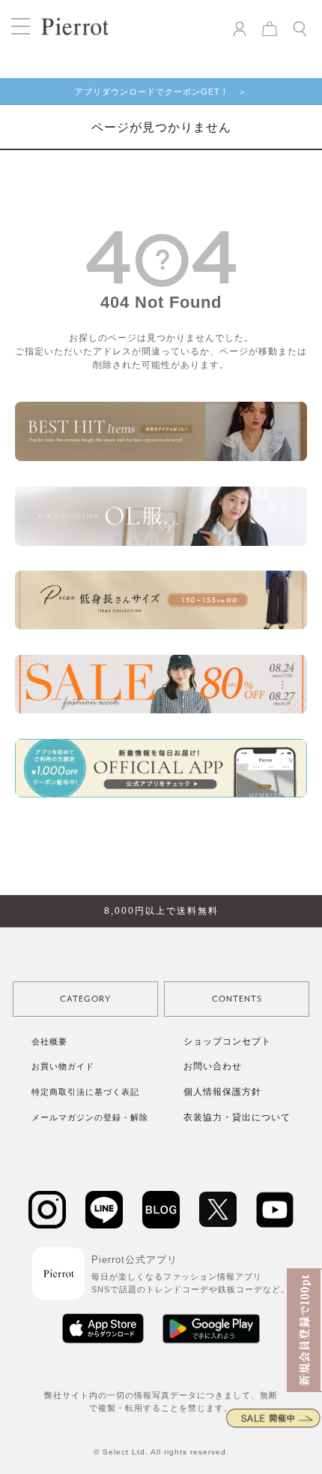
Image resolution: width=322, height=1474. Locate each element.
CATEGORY (85, 999)
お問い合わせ (212, 1066)
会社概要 (49, 1041)
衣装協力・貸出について (237, 1117)
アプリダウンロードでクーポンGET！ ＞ (161, 91)
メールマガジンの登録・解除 (89, 1117)
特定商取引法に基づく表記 (85, 1091)
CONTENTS (237, 999)
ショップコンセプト (227, 1041)
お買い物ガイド (62, 1066)
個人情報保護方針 (222, 1092)
